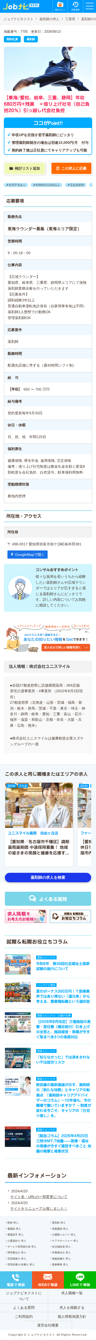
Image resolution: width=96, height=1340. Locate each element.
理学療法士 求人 (16, 1252)
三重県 (70, 19)
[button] (11, 824)
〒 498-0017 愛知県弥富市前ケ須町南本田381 (44, 544)
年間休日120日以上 (48, 184)
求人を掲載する (71, 1308)
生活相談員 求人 (61, 1246)
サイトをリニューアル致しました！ (39, 1208)
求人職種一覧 (72, 1293)
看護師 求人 (14, 1228)
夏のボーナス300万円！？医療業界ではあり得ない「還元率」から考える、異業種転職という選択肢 (63, 996)
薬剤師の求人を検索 (48, 877)
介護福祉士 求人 (16, 1240)
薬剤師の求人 (49, 19)
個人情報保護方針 (72, 1316)
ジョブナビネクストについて (24, 1296)
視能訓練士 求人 (61, 1258)
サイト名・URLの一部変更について (39, 1197)
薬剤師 (31, 39)
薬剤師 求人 (59, 1222)
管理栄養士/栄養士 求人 (21, 1264)
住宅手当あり (17, 184)
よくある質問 (53, 899)
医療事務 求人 (60, 1264)
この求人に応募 (74, 168)
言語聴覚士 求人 (16, 1258)
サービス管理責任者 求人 (21, 1246)
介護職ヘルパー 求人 (64, 1234)
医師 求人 (12, 1222)
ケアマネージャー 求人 (65, 1240)
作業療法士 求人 (61, 1252)
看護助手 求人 (15, 1234)
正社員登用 (77, 184)
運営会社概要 (48, 1325)
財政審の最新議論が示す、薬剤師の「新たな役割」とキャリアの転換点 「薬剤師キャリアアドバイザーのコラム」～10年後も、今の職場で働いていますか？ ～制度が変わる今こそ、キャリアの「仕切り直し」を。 (63, 1100)
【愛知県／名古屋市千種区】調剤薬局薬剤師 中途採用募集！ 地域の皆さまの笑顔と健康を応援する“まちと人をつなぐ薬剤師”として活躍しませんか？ (38, 853)
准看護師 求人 (60, 1228)
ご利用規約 (24, 1316)
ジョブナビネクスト (19, 19)
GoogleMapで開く (30, 555)
